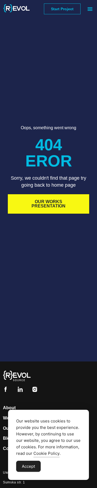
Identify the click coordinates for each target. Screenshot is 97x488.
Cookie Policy (46, 453)
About (9, 407)
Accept (28, 466)
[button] (90, 9)
